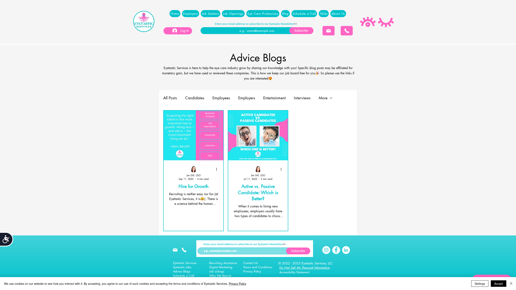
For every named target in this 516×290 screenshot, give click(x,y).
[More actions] (217, 169)
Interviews (302, 98)
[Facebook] (336, 250)
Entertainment (274, 98)
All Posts (170, 98)
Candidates (194, 98)
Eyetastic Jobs (182, 267)
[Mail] (328, 30)
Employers (246, 98)
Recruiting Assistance (223, 263)
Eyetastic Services (185, 263)
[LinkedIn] (346, 250)
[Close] (511, 283)
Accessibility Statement (294, 272)
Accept (498, 284)
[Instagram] (326, 250)
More (323, 98)
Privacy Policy (237, 284)
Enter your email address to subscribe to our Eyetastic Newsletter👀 (256, 23)
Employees (221, 98)
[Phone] (347, 30)
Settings (480, 284)
